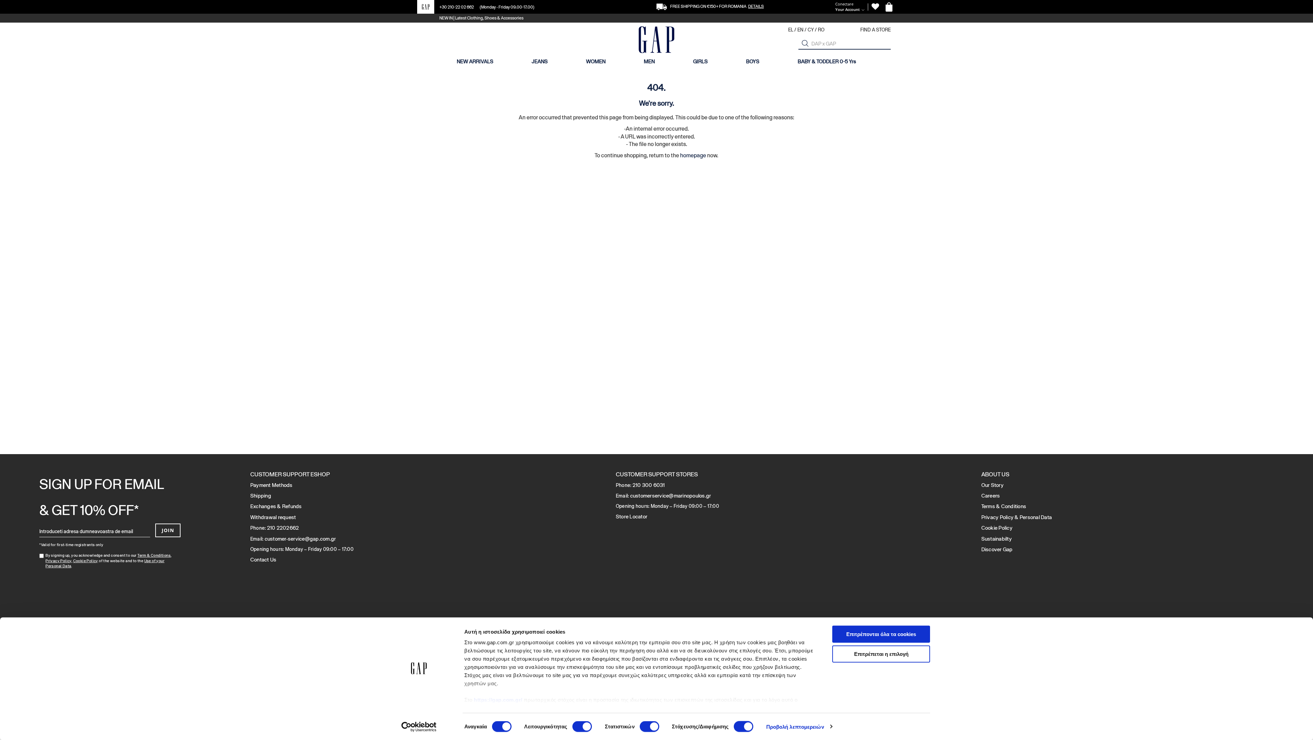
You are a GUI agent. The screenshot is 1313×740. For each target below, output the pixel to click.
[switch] (582, 727)
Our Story (992, 485)
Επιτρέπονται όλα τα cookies (881, 634)
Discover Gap (997, 549)
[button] (805, 43)
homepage (693, 155)
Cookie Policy (85, 561)
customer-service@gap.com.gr (300, 539)
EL (790, 29)
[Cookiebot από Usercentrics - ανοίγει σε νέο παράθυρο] (419, 727)
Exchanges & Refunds (276, 506)
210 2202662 (283, 528)
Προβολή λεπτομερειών (795, 726)
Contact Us (263, 560)
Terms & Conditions (1003, 506)
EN (800, 29)
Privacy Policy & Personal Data (1016, 517)
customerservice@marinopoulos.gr (670, 496)
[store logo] (656, 40)
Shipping (260, 496)
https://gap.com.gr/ (498, 700)
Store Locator (631, 516)
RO (821, 29)
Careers (990, 496)
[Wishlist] (875, 6)
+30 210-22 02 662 (457, 7)
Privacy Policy (58, 561)
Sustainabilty (996, 539)
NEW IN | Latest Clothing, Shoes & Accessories (481, 18)
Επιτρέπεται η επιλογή (881, 654)
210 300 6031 (649, 485)
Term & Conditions (154, 555)
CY (811, 29)
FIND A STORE (875, 29)
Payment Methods (271, 485)
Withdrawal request (273, 517)
